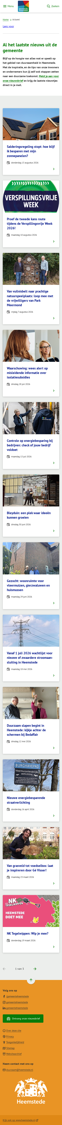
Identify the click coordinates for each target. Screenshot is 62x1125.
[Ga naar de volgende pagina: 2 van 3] (33, 969)
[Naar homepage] (30, 6)
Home (6, 19)
